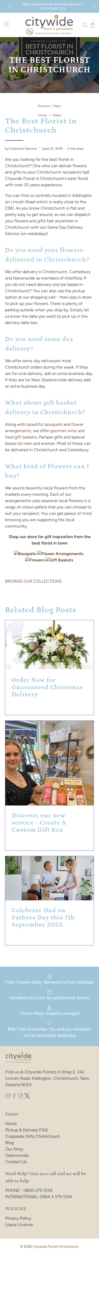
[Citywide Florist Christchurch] (49, 25)
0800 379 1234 (38, 1190)
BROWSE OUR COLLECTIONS (33, 581)
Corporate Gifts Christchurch (32, 1136)
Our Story (14, 1149)
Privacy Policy (18, 1218)
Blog (9, 1142)
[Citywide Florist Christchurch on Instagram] (20, 1096)
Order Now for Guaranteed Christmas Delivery (47, 687)
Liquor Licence (19, 1224)
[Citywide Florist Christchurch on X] (27, 1096)
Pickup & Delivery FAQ (26, 1129)
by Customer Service (21, 148)
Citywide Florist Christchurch (55, 1246)
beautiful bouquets (44, 424)
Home (42, 115)
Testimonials (17, 1155)
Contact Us (16, 1161)
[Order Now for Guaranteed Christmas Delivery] (49, 645)
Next (57, 106)
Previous (44, 106)
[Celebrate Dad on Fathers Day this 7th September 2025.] (49, 878)
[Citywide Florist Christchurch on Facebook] (14, 1096)
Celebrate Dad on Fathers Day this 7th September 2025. (43, 917)
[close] (93, 6)
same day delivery (39, 360)
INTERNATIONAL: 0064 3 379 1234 (38, 1196)
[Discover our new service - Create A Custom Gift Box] (49, 763)
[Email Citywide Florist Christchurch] (7, 1096)
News (57, 115)
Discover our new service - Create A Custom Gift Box (39, 822)
